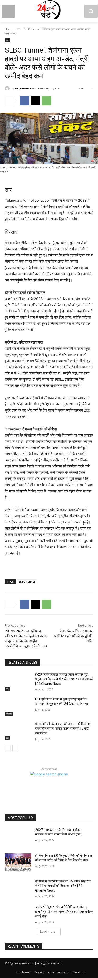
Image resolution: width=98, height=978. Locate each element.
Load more (47, 931)
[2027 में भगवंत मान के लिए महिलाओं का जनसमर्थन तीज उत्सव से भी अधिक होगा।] (18, 837)
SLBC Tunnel (27, 581)
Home (9, 29)
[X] (35, 100)
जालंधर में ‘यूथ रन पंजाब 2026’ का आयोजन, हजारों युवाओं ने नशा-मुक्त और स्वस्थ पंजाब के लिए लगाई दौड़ (64, 911)
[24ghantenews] (8, 88)
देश (18, 29)
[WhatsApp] (46, 100)
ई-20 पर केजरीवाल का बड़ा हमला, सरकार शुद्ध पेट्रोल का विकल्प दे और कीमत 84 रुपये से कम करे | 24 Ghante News (64, 679)
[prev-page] (8, 748)
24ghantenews (25, 88)
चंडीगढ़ (9, 713)
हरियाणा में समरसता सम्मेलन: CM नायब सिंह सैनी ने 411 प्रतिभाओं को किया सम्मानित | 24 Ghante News (63, 885)
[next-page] (15, 748)
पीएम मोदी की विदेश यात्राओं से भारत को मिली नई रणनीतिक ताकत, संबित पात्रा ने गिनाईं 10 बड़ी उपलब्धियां (63, 728)
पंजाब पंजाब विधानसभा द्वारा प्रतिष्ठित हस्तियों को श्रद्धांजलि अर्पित (73, 636)
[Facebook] (24, 100)
